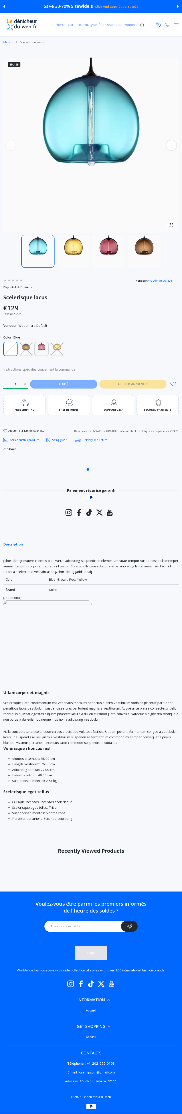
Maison (8, 42)
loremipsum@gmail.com (97, 1072)
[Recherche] (142, 25)
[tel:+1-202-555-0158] (167, 25)
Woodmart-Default (160, 280)
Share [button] (11, 449)
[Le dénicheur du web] (22, 24)
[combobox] (99, 25)
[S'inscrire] (129, 926)
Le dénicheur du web (97, 1097)
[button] (4, 6)
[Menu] (176, 25)
